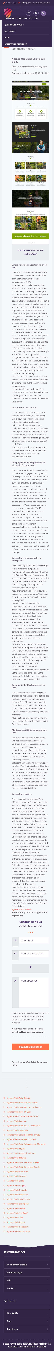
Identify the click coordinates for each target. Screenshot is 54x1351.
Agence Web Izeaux (16, 1222)
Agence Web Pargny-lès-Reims (21, 1153)
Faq (9, 1321)
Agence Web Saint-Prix (17, 1171)
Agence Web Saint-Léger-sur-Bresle (23, 1167)
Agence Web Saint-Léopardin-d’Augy (23, 1134)
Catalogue (12, 1328)
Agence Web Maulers (16, 1157)
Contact (11, 1288)
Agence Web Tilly (15, 1217)
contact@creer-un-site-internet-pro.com (35, 3)
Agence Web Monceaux (17, 1194)
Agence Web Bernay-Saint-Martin (22, 1102)
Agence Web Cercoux (16, 1176)
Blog (7, 37)
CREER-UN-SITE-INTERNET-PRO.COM (21, 18)
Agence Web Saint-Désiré (18, 1098)
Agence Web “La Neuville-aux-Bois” (23, 1116)
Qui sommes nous (17, 1264)
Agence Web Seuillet (16, 1208)
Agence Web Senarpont (17, 1203)
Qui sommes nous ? (14, 25)
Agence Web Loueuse (17, 1121)
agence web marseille (22, 909)
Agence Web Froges (16, 1185)
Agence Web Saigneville (17, 1130)
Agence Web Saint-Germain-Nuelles (23, 1162)
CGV (9, 1280)
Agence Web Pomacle (17, 1190)
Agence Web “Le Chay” (17, 1213)
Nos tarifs (10, 31)
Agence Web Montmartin (18, 1231)
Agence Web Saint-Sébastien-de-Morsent (26, 1144)
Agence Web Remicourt (17, 1226)
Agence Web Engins (16, 1148)
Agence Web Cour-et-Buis (19, 1111)
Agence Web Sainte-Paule (18, 1199)
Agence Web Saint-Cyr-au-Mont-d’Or (23, 1125)
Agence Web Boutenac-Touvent (21, 1139)
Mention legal (14, 1272)
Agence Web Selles (15, 1180)
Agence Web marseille (16, 44)
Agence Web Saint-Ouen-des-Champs (24, 1107)
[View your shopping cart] (43, 13)
